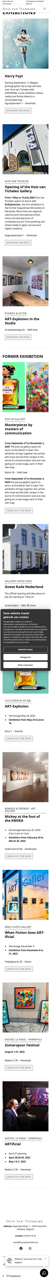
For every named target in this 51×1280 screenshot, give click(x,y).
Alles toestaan (25, 664)
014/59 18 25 (30, 1235)
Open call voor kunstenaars (7, 2)
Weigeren (25, 657)
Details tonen (25, 649)
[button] (44, 8)
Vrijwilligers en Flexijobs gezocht (35, 2)
